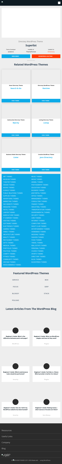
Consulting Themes (39, 201)
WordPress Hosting (45, 56)
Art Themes (7, 176)
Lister (15, 157)
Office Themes (36, 196)
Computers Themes (38, 223)
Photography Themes (39, 185)
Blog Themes (36, 259)
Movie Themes (36, 179)
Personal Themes (38, 248)
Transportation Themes (41, 210)
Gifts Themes (8, 243)
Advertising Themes (11, 199)
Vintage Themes (9, 262)
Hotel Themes (8, 210)
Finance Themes (37, 204)
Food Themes (36, 240)
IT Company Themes (10, 218)
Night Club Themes (38, 226)
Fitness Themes (9, 256)
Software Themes (10, 223)
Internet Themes (38, 221)
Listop (46, 122)
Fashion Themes (37, 237)
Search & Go (15, 88)
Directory (51, 52)
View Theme (15, 100)
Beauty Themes (9, 237)
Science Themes (9, 190)
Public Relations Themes (13, 193)
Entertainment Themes (40, 229)
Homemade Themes (38, 232)
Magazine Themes (10, 207)
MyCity (16, 122)
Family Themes (8, 232)
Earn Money (46, 415)
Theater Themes (9, 182)
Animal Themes (37, 182)
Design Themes (9, 185)
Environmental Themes (40, 212)
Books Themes (8, 188)
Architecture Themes (11, 234)
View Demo (15, 56)
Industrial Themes (38, 207)
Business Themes (37, 190)
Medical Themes (9, 245)
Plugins (46, 344)
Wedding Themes (37, 234)
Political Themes (10, 251)
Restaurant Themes (11, 240)
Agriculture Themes (11, 215)
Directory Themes (38, 256)
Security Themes (37, 215)
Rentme (46, 88)
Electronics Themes (11, 226)
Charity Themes (9, 254)
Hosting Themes (9, 221)
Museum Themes (9, 179)
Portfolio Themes (10, 248)
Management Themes (39, 199)
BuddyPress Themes (39, 262)
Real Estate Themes (39, 245)
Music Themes (36, 176)
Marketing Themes (10, 201)
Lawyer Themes (9, 212)
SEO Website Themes (11, 204)
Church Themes (37, 251)
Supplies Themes (9, 196)
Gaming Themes (9, 229)
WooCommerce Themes (12, 265)
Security (15, 379)
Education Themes (38, 188)
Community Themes (10, 259)
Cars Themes (36, 218)
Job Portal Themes (38, 193)
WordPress (15, 344)
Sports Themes (37, 254)
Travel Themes (37, 243)
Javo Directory (46, 157)
